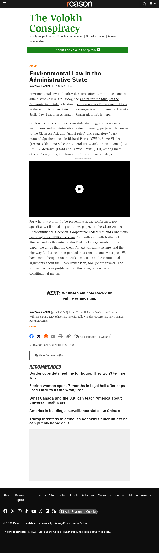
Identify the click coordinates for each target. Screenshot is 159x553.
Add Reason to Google (94, 337)
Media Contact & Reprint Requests (51, 345)
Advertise (88, 495)
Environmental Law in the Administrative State (65, 76)
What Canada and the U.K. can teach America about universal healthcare (75, 400)
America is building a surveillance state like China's (74, 410)
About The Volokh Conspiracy (76, 50)
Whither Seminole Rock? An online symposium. (79, 295)
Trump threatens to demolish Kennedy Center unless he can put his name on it (78, 420)
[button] (152, 3)
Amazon (146, 495)
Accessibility (45, 523)
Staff (52, 495)
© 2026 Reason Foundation (19, 523)
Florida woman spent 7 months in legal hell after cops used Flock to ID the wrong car (77, 387)
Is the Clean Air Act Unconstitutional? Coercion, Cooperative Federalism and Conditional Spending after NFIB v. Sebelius (79, 232)
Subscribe (105, 495)
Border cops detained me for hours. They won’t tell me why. (77, 375)
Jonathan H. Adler (39, 86)
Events (41, 495)
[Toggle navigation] (4, 4)
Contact (120, 495)
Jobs (62, 495)
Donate (74, 495)
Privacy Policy (62, 523)
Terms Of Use (79, 523)
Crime (33, 66)
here (107, 114)
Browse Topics (20, 497)
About (7, 495)
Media (133, 495)
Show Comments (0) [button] (50, 355)
